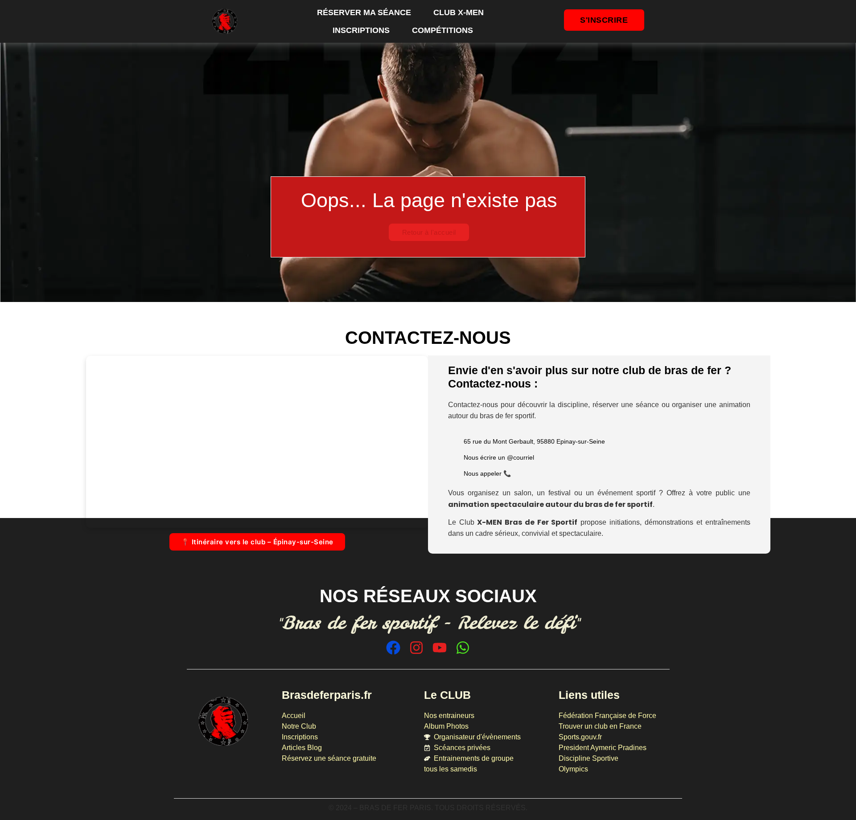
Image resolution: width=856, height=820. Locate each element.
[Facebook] (393, 647)
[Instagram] (416, 647)
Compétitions (442, 30)
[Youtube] (439, 647)
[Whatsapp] (463, 647)
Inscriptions (361, 30)
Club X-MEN (458, 12)
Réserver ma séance (364, 12)
